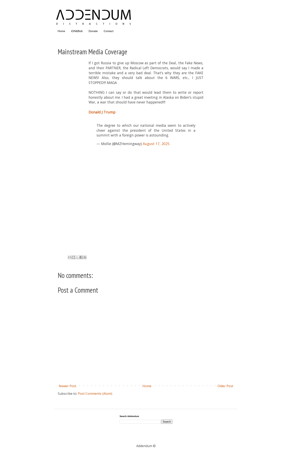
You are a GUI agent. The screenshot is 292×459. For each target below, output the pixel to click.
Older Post (225, 386)
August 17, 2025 (156, 143)
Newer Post (67, 386)
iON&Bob (77, 31)
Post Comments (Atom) (95, 393)
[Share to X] (77, 257)
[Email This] (70, 257)
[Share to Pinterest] (85, 257)
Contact (108, 31)
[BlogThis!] (73, 257)
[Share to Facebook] (81, 257)
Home (61, 31)
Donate (93, 31)
